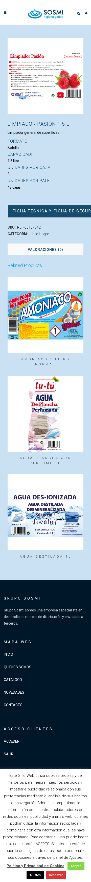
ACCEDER (11, 741)
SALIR (8, 754)
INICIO (8, 654)
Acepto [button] (76, 866)
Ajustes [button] (35, 875)
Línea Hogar (39, 234)
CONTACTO (13, 705)
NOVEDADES (14, 692)
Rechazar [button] (56, 875)
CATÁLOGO (13, 680)
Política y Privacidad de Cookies (35, 866)
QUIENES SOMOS (17, 667)
